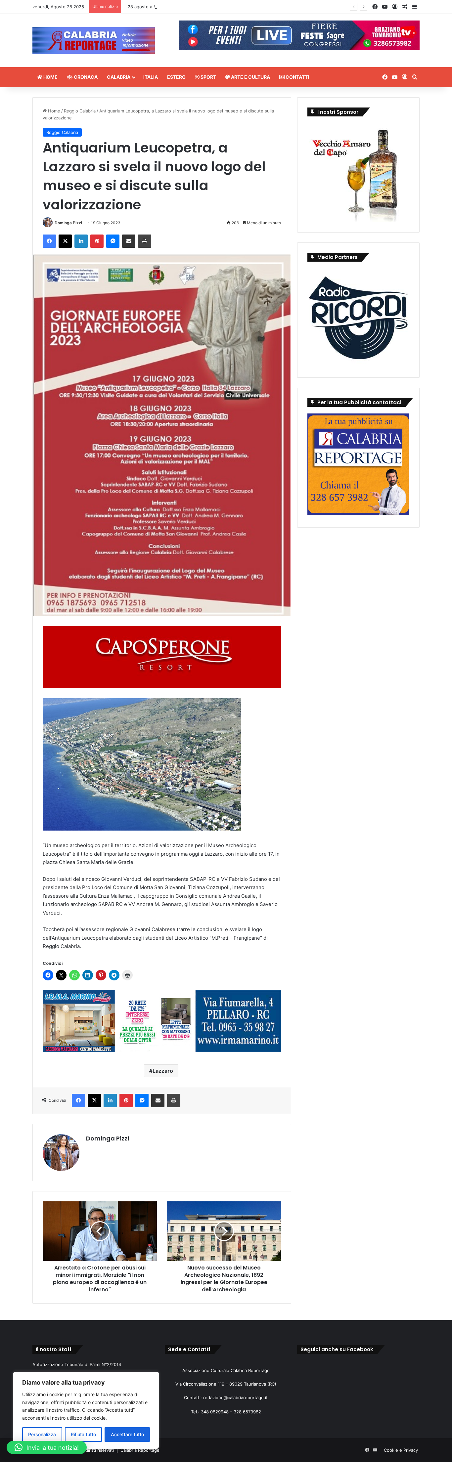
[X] (65, 241)
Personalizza (42, 1434)
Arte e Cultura (250, 77)
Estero (176, 77)
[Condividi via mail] (128, 241)
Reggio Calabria (80, 110)
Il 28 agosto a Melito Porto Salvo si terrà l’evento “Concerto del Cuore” (197, 6)
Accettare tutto (127, 1434)
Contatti (297, 77)
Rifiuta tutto (83, 1434)
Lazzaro (163, 1070)
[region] (86, 1410)
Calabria (118, 77)
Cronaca (85, 77)
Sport (208, 77)
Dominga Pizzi (68, 222)
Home (50, 77)
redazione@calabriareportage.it (235, 1397)
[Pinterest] (97, 241)
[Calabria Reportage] (93, 40)
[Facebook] (49, 241)
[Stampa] (144, 241)
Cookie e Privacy (401, 1450)
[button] (47, 1447)
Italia (150, 77)
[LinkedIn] (81, 241)
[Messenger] (112, 241)
